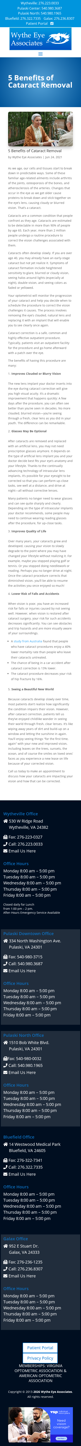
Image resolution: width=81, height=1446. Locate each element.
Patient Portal (40, 1347)
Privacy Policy (40, 1358)
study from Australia (28, 641)
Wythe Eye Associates (27, 157)
